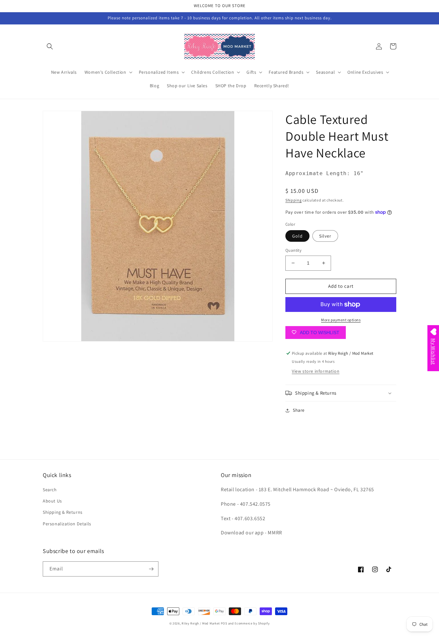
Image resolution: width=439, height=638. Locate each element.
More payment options (341, 319)
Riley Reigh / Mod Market (201, 623)
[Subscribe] (151, 569)
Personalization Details (67, 524)
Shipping (293, 200)
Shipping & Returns (63, 512)
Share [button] (299, 410)
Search (50, 490)
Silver (325, 236)
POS (224, 623)
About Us (52, 501)
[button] (50, 46)
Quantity (293, 250)
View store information (315, 371)
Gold (297, 236)
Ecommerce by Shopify (252, 623)
